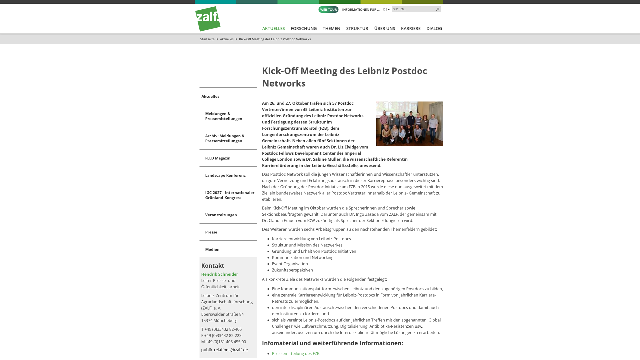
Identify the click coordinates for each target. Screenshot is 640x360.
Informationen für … (361, 9)
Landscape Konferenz (225, 175)
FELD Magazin (217, 158)
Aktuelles (227, 39)
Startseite (207, 39)
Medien (212, 249)
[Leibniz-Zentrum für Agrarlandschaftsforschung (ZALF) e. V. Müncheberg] (207, 30)
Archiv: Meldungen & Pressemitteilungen (224, 138)
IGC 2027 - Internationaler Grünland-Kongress (229, 195)
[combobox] (414, 9)
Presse (211, 232)
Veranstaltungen (221, 214)
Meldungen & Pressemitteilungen (223, 116)
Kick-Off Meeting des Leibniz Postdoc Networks (275, 39)
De (385, 9)
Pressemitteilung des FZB (296, 353)
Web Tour (328, 9)
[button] (437, 9)
